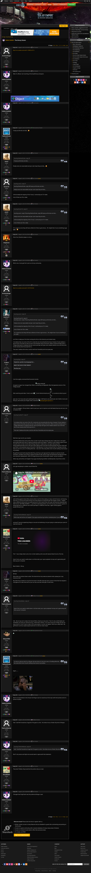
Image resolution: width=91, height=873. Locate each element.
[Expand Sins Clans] (72, 60)
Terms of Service (44, 870)
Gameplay (30, 4)
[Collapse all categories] (89, 42)
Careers (56, 851)
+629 (6, 325)
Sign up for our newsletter (59, 864)
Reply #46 (15, 695)
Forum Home (6, 28)
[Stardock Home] (2, 1)
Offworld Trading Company (32, 857)
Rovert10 (6, 186)
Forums (56, 860)
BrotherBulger (6, 56)
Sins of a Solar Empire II (31, 851)
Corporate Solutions (5, 848)
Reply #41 (15, 528)
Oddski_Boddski (6, 79)
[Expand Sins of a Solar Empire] (70, 42)
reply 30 (28, 158)
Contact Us (57, 859)
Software (6, 1)
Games (11, 1)
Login (16, 28)
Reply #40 (15, 496)
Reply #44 (15, 630)
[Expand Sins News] (72, 53)
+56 (6, 170)
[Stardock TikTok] (80, 82)
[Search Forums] (89, 1)
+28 (6, 87)
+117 (6, 371)
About (56, 846)
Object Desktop (4, 846)
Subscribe (86, 864)
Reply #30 (15, 153)
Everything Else (9, 36)
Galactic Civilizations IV (31, 850)
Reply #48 (15, 741)
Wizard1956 (6, 639)
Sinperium (6, 242)
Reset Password (84, 853)
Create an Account (84, 850)
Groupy (2, 857)
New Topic (64, 26)
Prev (57, 45)
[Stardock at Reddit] (75, 82)
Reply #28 (15, 103)
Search (12, 28)
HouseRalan (6, 537)
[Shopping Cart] (87, 1)
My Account (83, 848)
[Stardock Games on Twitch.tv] (81, 80)
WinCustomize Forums (37, 127)
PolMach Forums (36, 405)
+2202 (6, 647)
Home (3, 36)
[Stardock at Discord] (77, 82)
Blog (26, 1)
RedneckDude (6, 136)
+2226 (6, 144)
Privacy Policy (37, 870)
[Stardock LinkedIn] (82, 82)
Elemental (29, 848)
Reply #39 (15, 463)
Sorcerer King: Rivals (31, 860)
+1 (6, 64)
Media (55, 4)
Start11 (2, 850)
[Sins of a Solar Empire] (45, 13)
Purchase (71, 4)
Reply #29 (15, 127)
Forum (49, 4)
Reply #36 (15, 308)
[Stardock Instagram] (83, 80)
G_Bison (6, 362)
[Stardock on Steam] (86, 80)
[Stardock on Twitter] (74, 80)
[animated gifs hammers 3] (46, 400)
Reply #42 (15, 571)
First (54, 45)
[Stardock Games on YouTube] (79, 80)
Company (57, 844)
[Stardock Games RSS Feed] (85, 82)
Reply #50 (15, 791)
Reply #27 (15, 71)
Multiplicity (3, 855)
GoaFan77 (6, 317)
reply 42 (27, 601)
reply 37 (26, 415)
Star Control (29, 853)
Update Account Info (85, 855)
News (22, 1)
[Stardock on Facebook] (76, 80)
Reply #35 (15, 285)
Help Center (83, 846)
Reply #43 (15, 595)
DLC (44, 4)
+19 (6, 195)
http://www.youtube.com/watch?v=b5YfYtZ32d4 (23, 288)
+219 (6, 249)
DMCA (50, 870)
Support (30, 1)
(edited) (39, 178)
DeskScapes (3, 853)
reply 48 (29, 746)
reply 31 (24, 183)
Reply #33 (15, 234)
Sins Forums (35, 47)
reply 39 (29, 514)
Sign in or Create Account (22, 835)
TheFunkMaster (6, 413)
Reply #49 (15, 766)
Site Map (54, 870)
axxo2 (6, 161)
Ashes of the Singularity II (32, 846)
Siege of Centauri (30, 859)
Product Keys (83, 851)
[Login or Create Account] (85, 1)
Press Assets (57, 855)
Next (64, 45)
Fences (2, 851)
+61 (6, 545)
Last (67, 45)
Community (16, 1)
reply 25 (23, 359)
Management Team (58, 850)
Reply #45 (15, 655)
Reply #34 (15, 260)
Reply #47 (15, 719)
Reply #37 (15, 354)
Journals (38, 4)
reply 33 (24, 314)
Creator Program (58, 857)
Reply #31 (15, 178)
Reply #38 (15, 405)
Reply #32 (15, 203)
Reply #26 (15, 47)
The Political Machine (31, 855)
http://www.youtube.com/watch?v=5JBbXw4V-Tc (23, 50)
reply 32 (25, 209)
